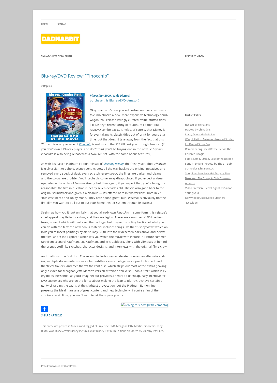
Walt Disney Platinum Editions (108, 331)
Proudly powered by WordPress (58, 366)
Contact (62, 24)
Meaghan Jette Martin (129, 326)
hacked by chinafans (197, 124)
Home (44, 24)
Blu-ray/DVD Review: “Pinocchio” (75, 76)
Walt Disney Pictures (76, 331)
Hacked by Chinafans (197, 129)
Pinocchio (85, 144)
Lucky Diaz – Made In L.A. (200, 134)
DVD (112, 326)
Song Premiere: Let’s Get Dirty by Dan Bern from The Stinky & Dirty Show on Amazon (208, 178)
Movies (75, 326)
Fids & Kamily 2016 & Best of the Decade (209, 159)
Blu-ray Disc (101, 326)
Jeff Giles (158, 331)
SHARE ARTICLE (51, 315)
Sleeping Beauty (113, 164)
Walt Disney (56, 331)
